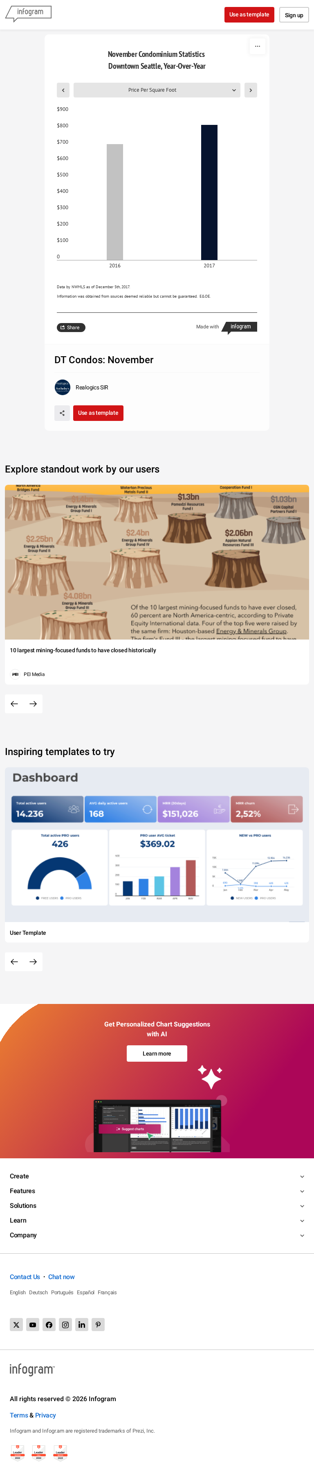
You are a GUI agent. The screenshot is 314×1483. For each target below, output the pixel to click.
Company (23, 1235)
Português (62, 1292)
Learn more (157, 1053)
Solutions (23, 1205)
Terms (19, 1415)
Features (22, 1191)
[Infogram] (28, 15)
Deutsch (38, 1292)
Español (85, 1292)
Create (19, 1176)
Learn (18, 1220)
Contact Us (25, 1277)
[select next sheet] (250, 90)
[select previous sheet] (63, 90)
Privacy (45, 1415)
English (18, 1292)
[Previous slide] (14, 704)
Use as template (249, 14)
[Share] (62, 413)
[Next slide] (33, 704)
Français (107, 1292)
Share (73, 327)
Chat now (61, 1277)
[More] (257, 46)
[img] (115, 202)
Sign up (294, 15)
